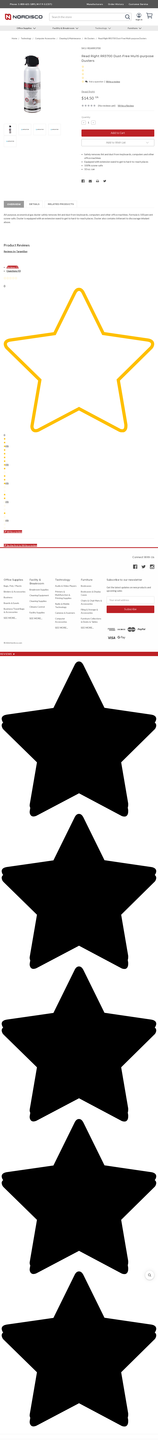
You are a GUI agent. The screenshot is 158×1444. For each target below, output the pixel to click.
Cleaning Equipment (39, 595)
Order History (116, 4)
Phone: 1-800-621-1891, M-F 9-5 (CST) (31, 4)
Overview (14, 204)
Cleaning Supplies (38, 601)
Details (34, 204)
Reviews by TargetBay (15, 251)
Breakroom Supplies (39, 589)
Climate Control (37, 606)
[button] (83, 81)
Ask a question (96, 81)
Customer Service (138, 4)
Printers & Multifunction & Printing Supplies (63, 594)
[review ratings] (83, 74)
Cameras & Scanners (65, 612)
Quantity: (86, 117)
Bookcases (86, 586)
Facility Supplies (37, 612)
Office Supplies (24, 28)
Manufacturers (95, 4)
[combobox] (90, 17)
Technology (101, 28)
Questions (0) (13, 270)
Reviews (7, 653)
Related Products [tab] (61, 204)
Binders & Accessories (14, 591)
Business (8, 597)
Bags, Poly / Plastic (13, 586)
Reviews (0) (12, 267)
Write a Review (126, 105)
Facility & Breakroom (64, 28)
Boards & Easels (11, 603)
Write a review (113, 81)
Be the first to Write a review (22, 545)
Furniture (133, 28)
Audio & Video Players (66, 586)
